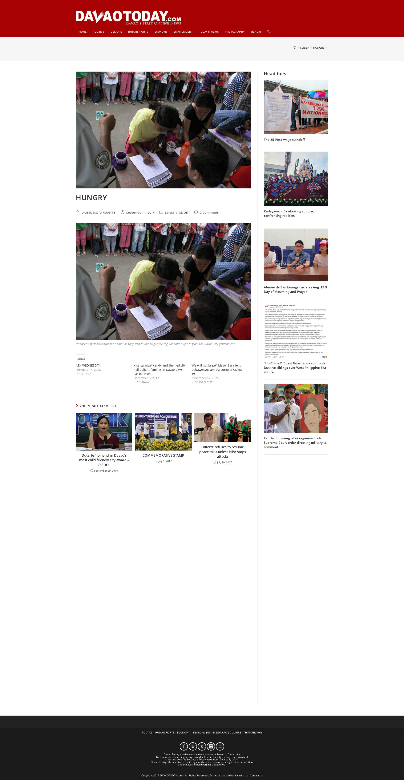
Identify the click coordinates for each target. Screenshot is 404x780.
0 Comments (209, 213)
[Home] (295, 47)
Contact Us (256, 775)
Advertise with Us (237, 775)
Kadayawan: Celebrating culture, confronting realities (289, 213)
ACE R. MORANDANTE (98, 213)
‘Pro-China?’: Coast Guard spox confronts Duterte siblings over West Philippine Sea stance (295, 367)
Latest (169, 213)
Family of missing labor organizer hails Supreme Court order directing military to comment (295, 442)
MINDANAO (220, 732)
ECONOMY (183, 732)
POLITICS (147, 732)
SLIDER (184, 213)
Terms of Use (217, 775)
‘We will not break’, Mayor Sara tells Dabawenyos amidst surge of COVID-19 (217, 369)
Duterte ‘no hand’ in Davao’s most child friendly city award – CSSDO (104, 460)
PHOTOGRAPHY (253, 732)
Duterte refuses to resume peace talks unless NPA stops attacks (222, 452)
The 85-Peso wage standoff (284, 139)
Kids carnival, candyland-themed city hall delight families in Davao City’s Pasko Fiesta (160, 369)
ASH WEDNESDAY (88, 365)
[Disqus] (163, 531)
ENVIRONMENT (201, 732)
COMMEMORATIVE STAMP (163, 455)
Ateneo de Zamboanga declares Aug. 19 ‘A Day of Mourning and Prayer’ (295, 289)
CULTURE (235, 732)
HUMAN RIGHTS (164, 732)
